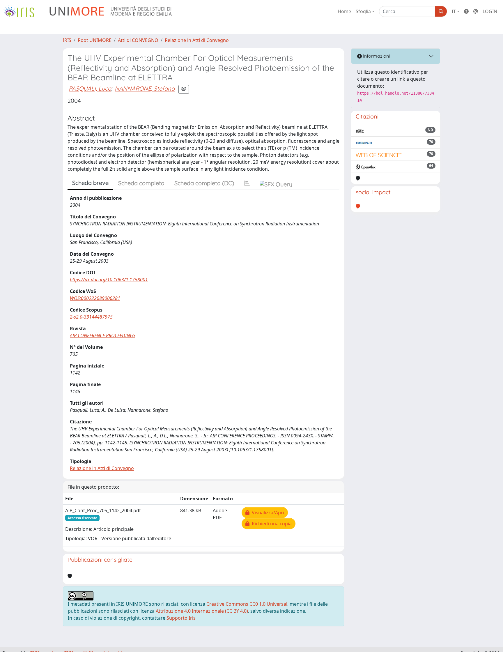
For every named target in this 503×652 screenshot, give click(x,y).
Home (344, 11)
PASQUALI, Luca (90, 88)
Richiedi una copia (270, 523)
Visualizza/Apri (266, 512)
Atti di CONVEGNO (138, 40)
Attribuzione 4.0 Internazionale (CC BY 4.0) (202, 611)
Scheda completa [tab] (141, 183)
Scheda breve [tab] (90, 182)
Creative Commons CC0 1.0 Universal (246, 604)
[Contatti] (475, 11)
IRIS (67, 40)
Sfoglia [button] (363, 11)
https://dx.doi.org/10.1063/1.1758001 (109, 279)
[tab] (247, 183)
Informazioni (376, 56)
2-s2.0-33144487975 (91, 317)
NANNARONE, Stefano (145, 88)
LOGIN (490, 11)
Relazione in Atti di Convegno (197, 40)
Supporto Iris (181, 618)
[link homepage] (21, 11)
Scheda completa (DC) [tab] (204, 183)
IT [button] (454, 11)
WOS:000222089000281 (95, 298)
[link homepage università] (111, 11)
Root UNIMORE (94, 40)
